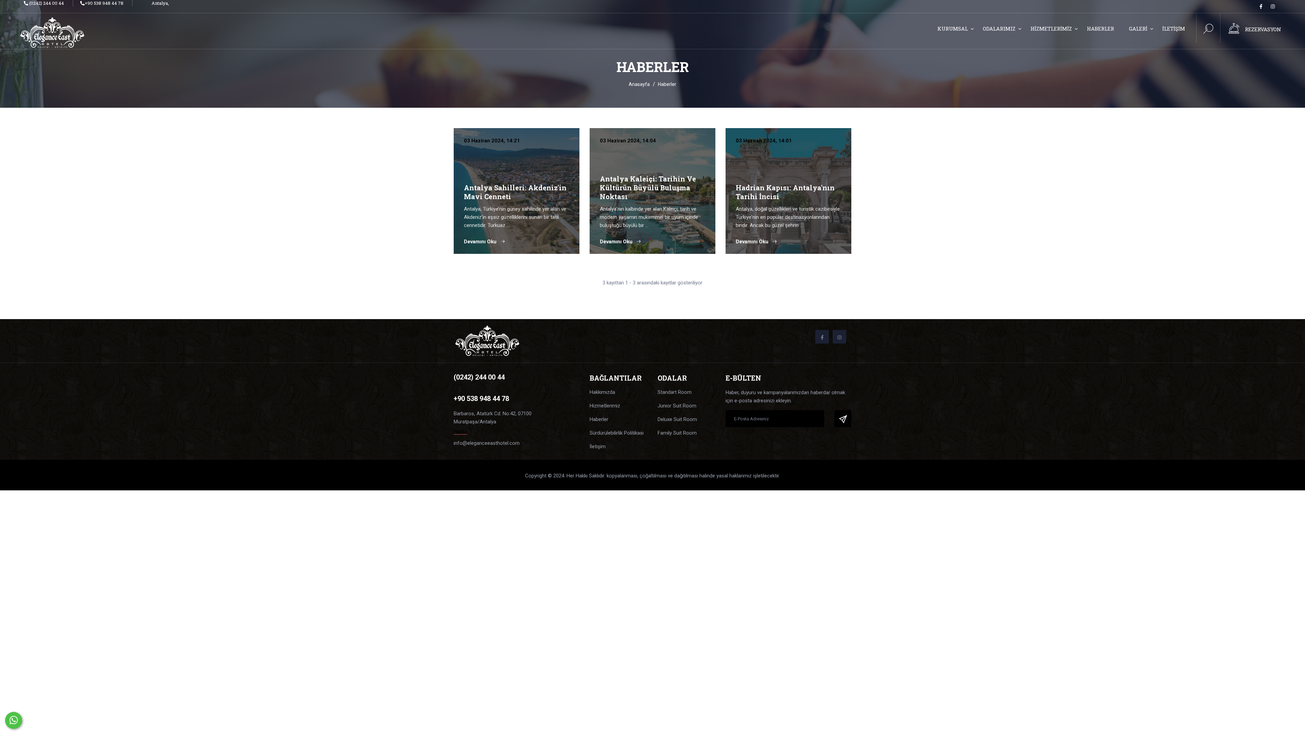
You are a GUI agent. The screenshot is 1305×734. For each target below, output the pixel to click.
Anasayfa (639, 84)
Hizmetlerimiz (605, 406)
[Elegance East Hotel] (65, 32)
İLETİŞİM (1173, 28)
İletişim (598, 446)
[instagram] (1273, 6)
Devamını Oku (481, 242)
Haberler (599, 419)
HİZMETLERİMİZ (1051, 28)
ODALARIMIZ (999, 28)
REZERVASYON (1263, 29)
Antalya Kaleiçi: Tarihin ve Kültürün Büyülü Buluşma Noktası (648, 187)
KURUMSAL (952, 28)
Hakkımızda (602, 392)
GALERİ (1138, 28)
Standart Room (675, 392)
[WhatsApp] (13, 720)
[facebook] (1261, 6)
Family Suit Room (677, 433)
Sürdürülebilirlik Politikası (617, 433)
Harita (460, 432)
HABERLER (1100, 28)
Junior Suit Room (677, 406)
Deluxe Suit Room (677, 419)
